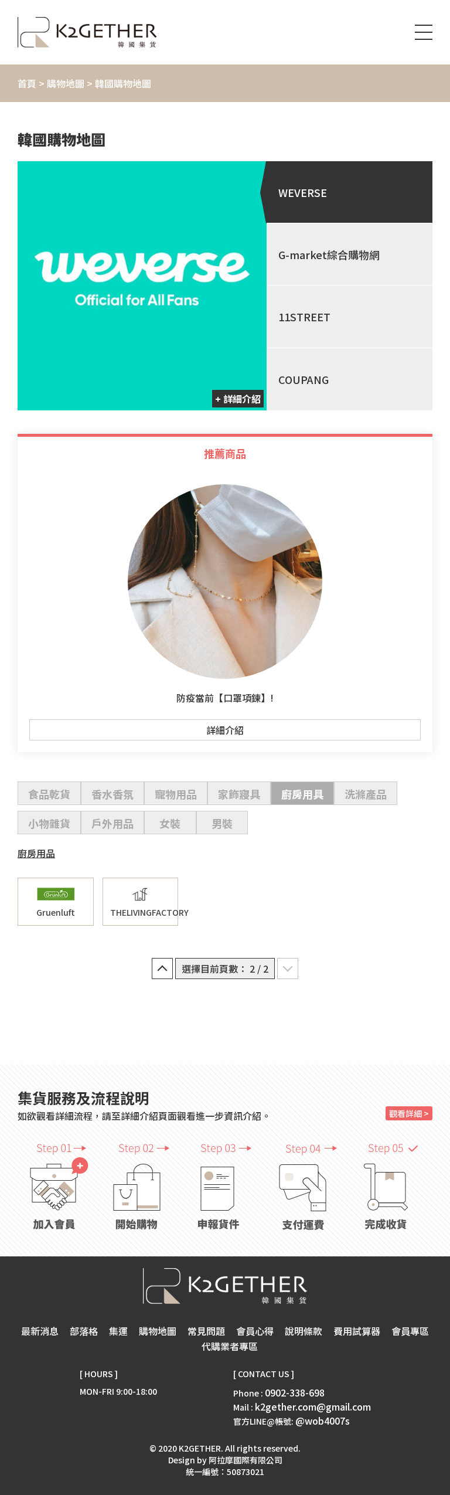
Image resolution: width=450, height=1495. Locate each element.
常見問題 (206, 1331)
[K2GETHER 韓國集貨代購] (87, 32)
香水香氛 (112, 793)
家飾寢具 (239, 793)
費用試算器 (356, 1331)
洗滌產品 (366, 793)
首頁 (27, 83)
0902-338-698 (295, 1392)
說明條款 (303, 1331)
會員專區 (410, 1331)
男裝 (222, 823)
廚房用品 (36, 853)
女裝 (169, 823)
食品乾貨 (49, 793)
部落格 (84, 1331)
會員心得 (255, 1331)
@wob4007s (322, 1421)
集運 (118, 1331)
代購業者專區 (230, 1346)
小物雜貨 (49, 823)
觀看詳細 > (409, 1113)
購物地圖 (65, 83)
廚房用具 (302, 793)
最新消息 (40, 1331)
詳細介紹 (225, 730)
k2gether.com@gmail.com (313, 1406)
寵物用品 (176, 793)
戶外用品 (112, 823)
